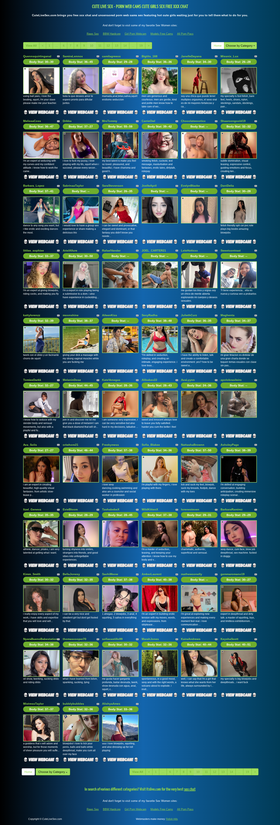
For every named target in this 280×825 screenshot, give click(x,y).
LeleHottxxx (189, 250)
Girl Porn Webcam (135, 33)
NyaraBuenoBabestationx (41, 639)
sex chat (190, 789)
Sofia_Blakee (151, 444)
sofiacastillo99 (112, 639)
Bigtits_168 (149, 56)
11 (99, 45)
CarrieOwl (148, 121)
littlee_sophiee (33, 250)
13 (116, 45)
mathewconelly (191, 574)
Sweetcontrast (231, 250)
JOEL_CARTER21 (154, 250)
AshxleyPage (230, 444)
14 (125, 45)
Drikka (67, 121)
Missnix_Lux (229, 56)
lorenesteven (190, 509)
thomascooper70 (74, 639)
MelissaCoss (32, 121)
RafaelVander (111, 250)
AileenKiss (109, 315)
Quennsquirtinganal (37, 56)
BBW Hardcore (112, 33)
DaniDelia (227, 185)
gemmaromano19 (233, 574)
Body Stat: (41, 61)
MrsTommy (109, 121)
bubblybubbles (73, 703)
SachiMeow (110, 574)
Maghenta (227, 315)
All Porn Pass (185, 33)
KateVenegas (111, 379)
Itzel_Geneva (32, 509)
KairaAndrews (190, 639)
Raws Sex (93, 33)
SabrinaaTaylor (73, 185)
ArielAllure (70, 250)
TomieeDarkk (32, 379)
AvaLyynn (188, 379)
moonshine (71, 315)
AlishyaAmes (111, 703)
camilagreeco (111, 56)
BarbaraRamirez (231, 509)
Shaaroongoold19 (233, 121)
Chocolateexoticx (193, 121)
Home (218, 45)
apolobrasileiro (231, 379)
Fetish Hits (172, 819)
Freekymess (110, 444)
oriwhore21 (70, 444)
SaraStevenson (112, 185)
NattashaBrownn (192, 444)
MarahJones (150, 639)
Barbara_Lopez (33, 185)
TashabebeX (110, 509)
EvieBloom (70, 509)
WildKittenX (150, 509)
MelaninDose (72, 379)
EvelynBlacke (190, 185)
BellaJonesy (71, 574)
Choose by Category (239, 45)
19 (141, 45)
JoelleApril (149, 185)
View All (31, 45)
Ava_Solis (30, 444)
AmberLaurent (152, 574)
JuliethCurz (189, 315)
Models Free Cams (161, 33)
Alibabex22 (149, 379)
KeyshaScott (229, 639)
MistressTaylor (33, 703)
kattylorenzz (31, 315)
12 (108, 45)
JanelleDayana (191, 56)
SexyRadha (149, 315)
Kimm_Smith (32, 574)
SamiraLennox (73, 56)
